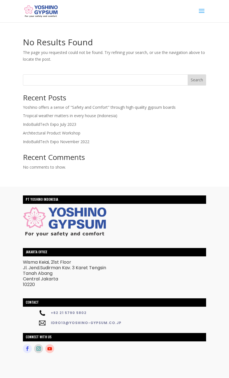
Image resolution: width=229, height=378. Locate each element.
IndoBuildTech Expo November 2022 (56, 141)
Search (197, 79)
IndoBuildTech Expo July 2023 (49, 124)
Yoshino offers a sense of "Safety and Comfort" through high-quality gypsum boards (99, 107)
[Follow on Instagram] (38, 348)
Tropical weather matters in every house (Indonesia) (70, 115)
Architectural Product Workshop (51, 133)
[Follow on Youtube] (49, 348)
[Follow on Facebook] (27, 348)
